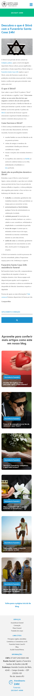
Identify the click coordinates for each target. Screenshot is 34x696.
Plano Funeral (17, 628)
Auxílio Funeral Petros (17, 649)
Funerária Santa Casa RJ (17, 644)
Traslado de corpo (17, 631)
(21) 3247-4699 (17, 690)
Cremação (17, 625)
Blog (17, 647)
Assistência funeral (17, 623)
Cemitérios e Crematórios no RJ (17, 641)
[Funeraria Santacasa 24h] (9, 4)
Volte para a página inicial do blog (18, 604)
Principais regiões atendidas (17, 639)
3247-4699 (17, 13)
